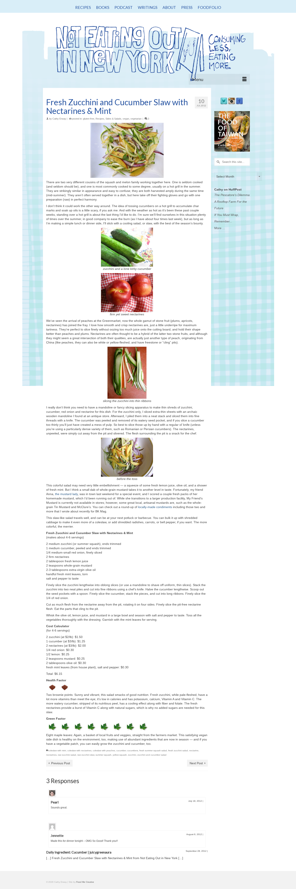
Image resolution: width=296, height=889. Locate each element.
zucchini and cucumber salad (151, 755)
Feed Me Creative (85, 882)
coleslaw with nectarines (79, 750)
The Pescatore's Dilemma (232, 195)
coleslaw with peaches (104, 750)
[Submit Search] (217, 162)
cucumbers (132, 750)
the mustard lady (66, 494)
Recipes (100, 118)
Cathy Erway (59, 118)
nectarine (193, 750)
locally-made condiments (155, 507)
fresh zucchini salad (178, 750)
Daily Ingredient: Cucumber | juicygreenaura (78, 852)
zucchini (132, 755)
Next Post (196, 763)
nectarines (51, 755)
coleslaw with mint (57, 750)
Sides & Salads (113, 118)
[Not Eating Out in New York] (148, 51)
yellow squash (120, 755)
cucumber (121, 750)
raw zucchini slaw (85, 755)
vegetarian (135, 118)
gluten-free (88, 118)
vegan (126, 118)
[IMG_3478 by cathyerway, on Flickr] (127, 150)
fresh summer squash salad (153, 750)
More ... (219, 228)
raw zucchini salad (67, 755)
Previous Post (60, 763)
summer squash (103, 755)
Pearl (55, 802)
